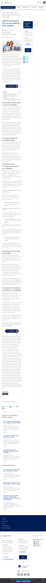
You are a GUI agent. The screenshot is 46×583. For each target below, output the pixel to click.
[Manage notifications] (43, 580)
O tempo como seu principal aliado (9, 94)
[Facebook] (26, 14)
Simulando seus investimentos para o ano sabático (11, 97)
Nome (26, 31)
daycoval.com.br (9, 559)
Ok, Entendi (18, 581)
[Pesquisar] (44, 2)
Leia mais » (5, 432)
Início (3, 13)
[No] (44, 580)
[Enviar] (28, 50)
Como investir (9, 13)
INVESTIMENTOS (5, 521)
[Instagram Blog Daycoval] (26, 17)
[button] (2, 2)
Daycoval (18, 7)
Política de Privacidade (26, 581)
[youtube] (30, 17)
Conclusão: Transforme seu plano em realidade (12, 99)
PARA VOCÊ (4, 523)
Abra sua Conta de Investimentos (8, 7)
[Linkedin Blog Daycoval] (30, 14)
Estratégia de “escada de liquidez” (9, 98)
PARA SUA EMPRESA (5, 525)
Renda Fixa (41, 7)
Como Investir (34, 7)
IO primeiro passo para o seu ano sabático (11, 93)
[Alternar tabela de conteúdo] (19, 92)
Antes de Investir (25, 7)
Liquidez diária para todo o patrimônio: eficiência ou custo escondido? (10, 451)
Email (26, 38)
